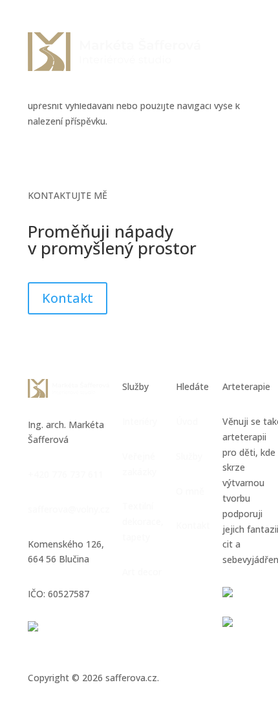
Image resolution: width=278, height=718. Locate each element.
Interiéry (139, 421)
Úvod (187, 421)
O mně (190, 491)
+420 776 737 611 (65, 474)
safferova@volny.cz (69, 509)
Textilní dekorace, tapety (143, 521)
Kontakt (67, 298)
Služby (189, 456)
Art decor (142, 572)
